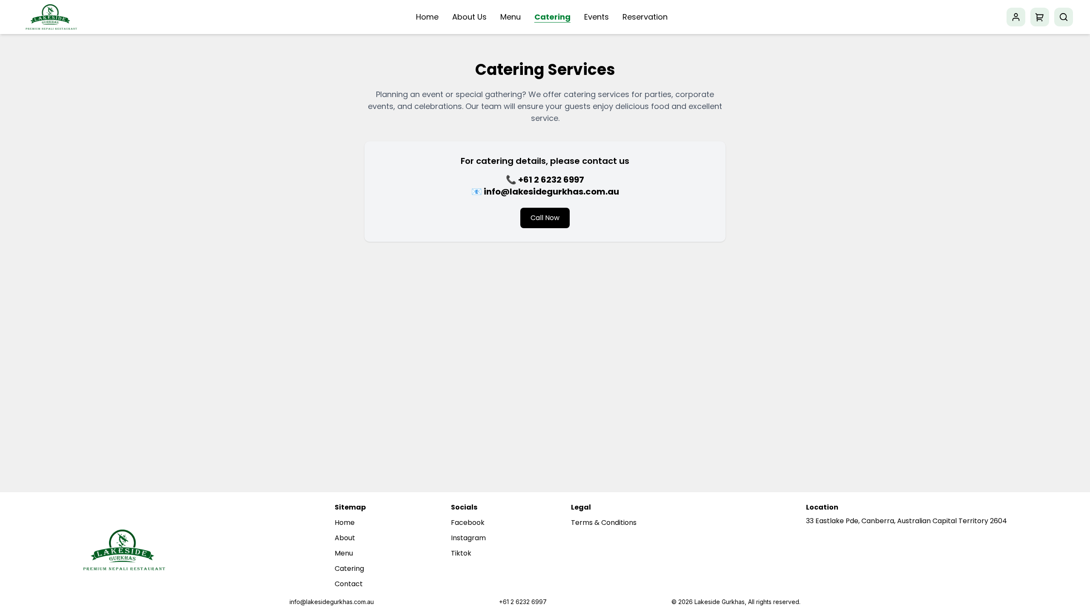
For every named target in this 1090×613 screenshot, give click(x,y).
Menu (510, 16)
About (345, 538)
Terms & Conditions (604, 522)
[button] (1039, 17)
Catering (552, 16)
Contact (349, 584)
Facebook (468, 522)
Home (427, 16)
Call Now (545, 218)
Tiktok (461, 553)
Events (596, 16)
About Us (469, 16)
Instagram (468, 538)
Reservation (645, 16)
